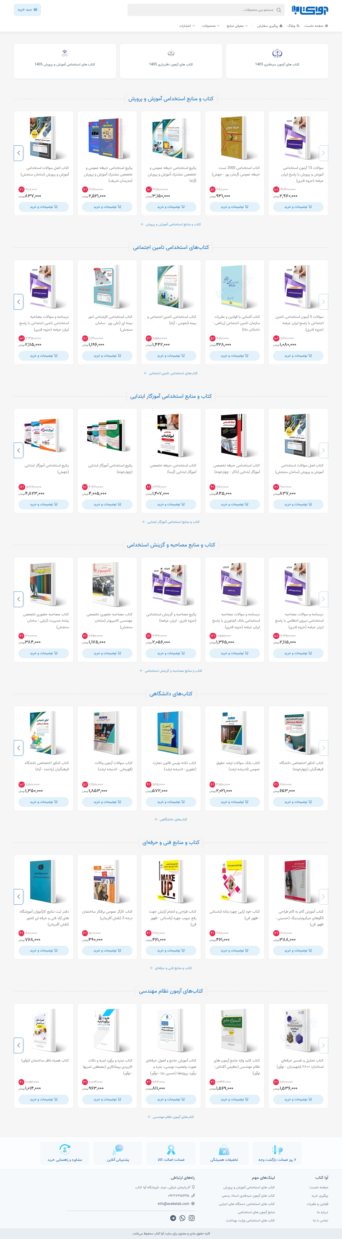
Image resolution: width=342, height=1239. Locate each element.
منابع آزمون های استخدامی (256, 1212)
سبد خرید (25, 10)
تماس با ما (320, 1220)
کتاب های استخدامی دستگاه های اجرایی (247, 1204)
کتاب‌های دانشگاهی (171, 693)
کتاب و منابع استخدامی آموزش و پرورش (171, 98)
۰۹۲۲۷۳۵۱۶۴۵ (178, 1195)
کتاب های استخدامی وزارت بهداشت (250, 1220)
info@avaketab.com (173, 1204)
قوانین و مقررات (317, 1204)
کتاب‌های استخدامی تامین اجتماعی (171, 247)
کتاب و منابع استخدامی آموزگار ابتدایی (171, 396)
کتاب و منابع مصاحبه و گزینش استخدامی (171, 544)
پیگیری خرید (319, 1196)
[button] (323, 153)
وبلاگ (291, 26)
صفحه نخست (314, 26)
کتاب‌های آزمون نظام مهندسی (171, 991)
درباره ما (322, 1212)
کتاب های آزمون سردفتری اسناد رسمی (248, 1196)
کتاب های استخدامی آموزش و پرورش (249, 1187)
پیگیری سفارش (268, 26)
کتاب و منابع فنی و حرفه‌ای (171, 842)
